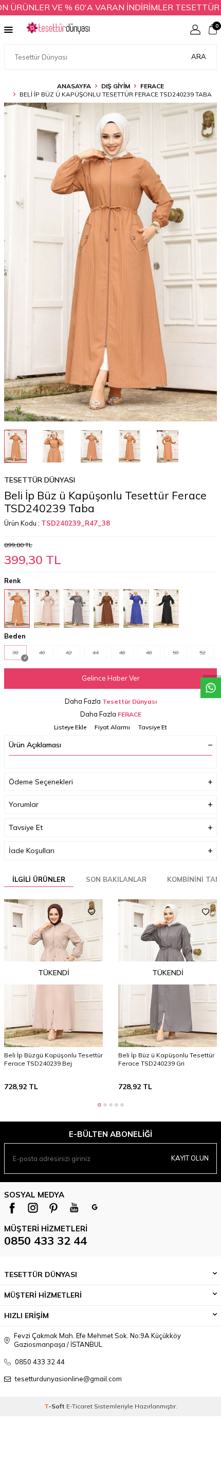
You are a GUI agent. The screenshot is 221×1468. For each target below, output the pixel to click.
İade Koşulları (31, 850)
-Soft (55, 1406)
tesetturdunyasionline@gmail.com (68, 1379)
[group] (110, 262)
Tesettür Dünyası (39, 480)
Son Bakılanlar (116, 879)
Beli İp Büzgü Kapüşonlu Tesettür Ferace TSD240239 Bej (53, 1059)
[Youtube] (74, 1208)
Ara (198, 56)
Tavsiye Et (152, 727)
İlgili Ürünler (38, 879)
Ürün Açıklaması (35, 744)
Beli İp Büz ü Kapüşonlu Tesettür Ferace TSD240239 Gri (166, 1059)
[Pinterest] (53, 1208)
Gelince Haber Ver (111, 678)
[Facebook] (12, 1208)
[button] (99, 1105)
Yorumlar (24, 804)
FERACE (152, 86)
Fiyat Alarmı (112, 727)
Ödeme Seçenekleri (41, 781)
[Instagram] (33, 1208)
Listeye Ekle (70, 727)
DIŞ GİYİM (115, 86)
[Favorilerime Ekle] (91, 912)
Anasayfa (74, 86)
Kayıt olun (190, 1158)
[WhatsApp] (94, 1208)
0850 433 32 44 (45, 1240)
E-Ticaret (79, 1406)
